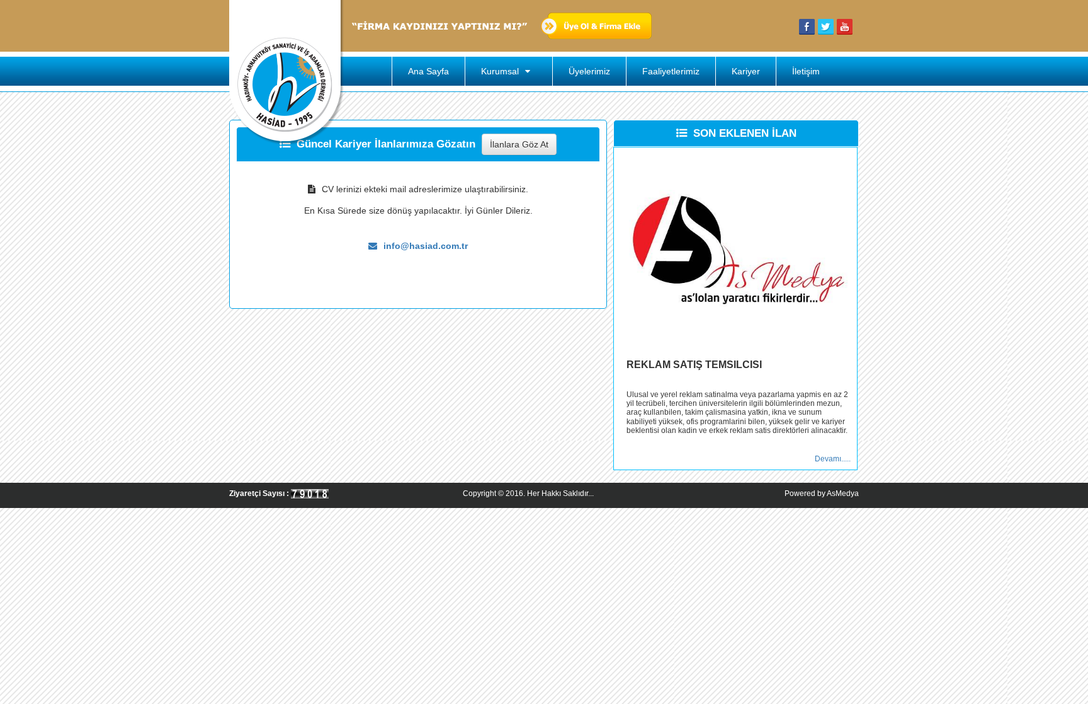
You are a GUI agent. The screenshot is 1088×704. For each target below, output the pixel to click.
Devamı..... (833, 458)
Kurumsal (501, 71)
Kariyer (746, 71)
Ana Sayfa (428, 71)
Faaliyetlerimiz (671, 71)
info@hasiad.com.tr (425, 246)
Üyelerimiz (589, 71)
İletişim (806, 71)
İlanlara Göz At (519, 144)
